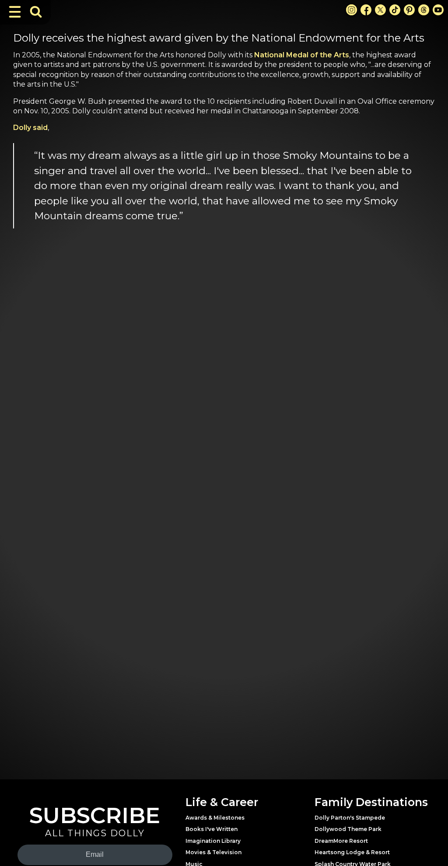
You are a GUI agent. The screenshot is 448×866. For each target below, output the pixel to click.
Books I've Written (212, 829)
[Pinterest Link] (409, 9)
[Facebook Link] (365, 9)
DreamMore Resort (341, 841)
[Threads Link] (423, 9)
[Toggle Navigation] (15, 12)
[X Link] (380, 9)
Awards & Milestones (215, 817)
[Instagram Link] (351, 9)
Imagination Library (213, 841)
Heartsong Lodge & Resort (352, 852)
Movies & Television (214, 852)
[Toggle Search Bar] (36, 12)
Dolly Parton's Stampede (350, 817)
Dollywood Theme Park (348, 829)
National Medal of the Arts (301, 55)
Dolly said (30, 127)
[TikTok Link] (394, 9)
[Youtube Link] (438, 9)
